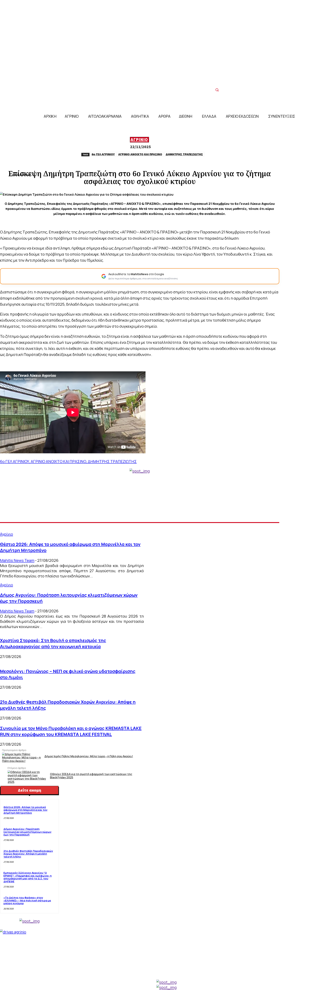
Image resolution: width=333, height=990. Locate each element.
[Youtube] (217, 82)
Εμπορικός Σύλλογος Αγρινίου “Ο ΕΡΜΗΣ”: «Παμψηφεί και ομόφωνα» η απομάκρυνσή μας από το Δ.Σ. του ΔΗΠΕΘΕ (27, 877)
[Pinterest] (146, 163)
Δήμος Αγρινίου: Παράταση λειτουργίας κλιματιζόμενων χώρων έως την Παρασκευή (27, 831)
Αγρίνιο (139, 139)
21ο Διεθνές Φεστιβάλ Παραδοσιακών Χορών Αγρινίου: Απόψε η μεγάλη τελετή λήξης (28, 853)
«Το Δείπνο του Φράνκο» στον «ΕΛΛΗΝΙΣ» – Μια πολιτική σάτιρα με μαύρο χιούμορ (27, 900)
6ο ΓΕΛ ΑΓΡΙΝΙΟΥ (103, 154)
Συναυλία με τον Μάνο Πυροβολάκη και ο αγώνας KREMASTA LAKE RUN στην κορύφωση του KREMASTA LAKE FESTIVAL (71, 731)
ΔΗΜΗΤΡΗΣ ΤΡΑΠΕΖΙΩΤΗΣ (184, 154)
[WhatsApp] (158, 163)
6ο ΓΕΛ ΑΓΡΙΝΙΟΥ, (15, 461)
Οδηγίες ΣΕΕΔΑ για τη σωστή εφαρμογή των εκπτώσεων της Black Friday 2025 (91, 776)
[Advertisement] (140, 498)
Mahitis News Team (17, 560)
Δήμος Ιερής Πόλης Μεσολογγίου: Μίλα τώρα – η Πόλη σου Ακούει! (88, 756)
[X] (133, 163)
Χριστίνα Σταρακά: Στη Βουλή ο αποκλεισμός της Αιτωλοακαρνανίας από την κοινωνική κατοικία (53, 643)
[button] (217, 90)
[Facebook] (210, 82)
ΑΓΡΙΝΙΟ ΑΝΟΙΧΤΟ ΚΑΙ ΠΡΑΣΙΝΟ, (59, 461)
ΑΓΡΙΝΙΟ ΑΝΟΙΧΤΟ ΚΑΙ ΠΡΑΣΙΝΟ (140, 154)
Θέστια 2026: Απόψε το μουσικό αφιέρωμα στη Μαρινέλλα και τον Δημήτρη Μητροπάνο (25, 810)
